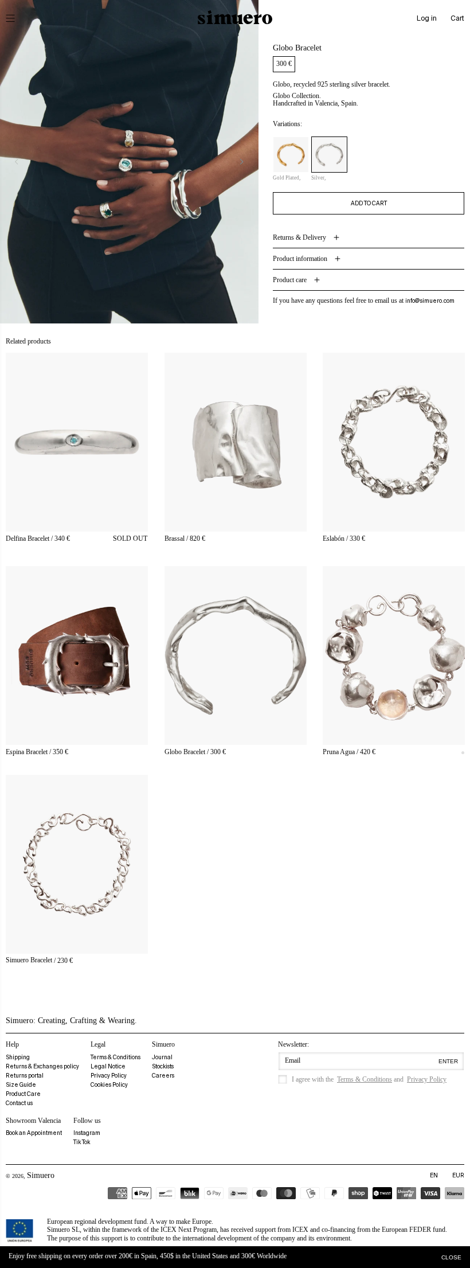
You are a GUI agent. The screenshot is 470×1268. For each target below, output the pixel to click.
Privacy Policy (109, 1075)
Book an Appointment (34, 1133)
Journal (162, 1057)
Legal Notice (108, 1066)
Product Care (23, 1094)
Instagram (86, 1133)
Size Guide (21, 1084)
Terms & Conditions (115, 1057)
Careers (163, 1075)
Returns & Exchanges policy (42, 1066)
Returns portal (25, 1075)
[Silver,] (329, 154)
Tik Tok (81, 1142)
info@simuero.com (430, 301)
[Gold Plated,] (291, 154)
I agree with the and (369, 1079)
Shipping (18, 1057)
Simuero (40, 1175)
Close (451, 1257)
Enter (448, 1061)
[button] (18, 18)
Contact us (19, 1103)
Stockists (163, 1066)
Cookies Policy (109, 1084)
